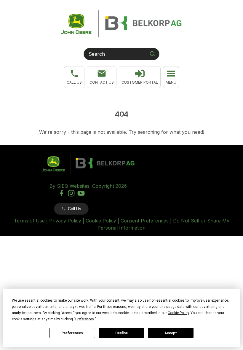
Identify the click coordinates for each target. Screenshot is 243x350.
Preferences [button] (84, 319)
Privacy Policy (65, 221)
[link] (140, 77)
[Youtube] (81, 193)
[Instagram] (71, 193)
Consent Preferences (145, 221)
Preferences (72, 333)
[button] (74, 77)
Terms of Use (29, 221)
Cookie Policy (101, 221)
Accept (170, 333)
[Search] (152, 54)
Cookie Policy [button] (178, 313)
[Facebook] (61, 193)
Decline (121, 333)
